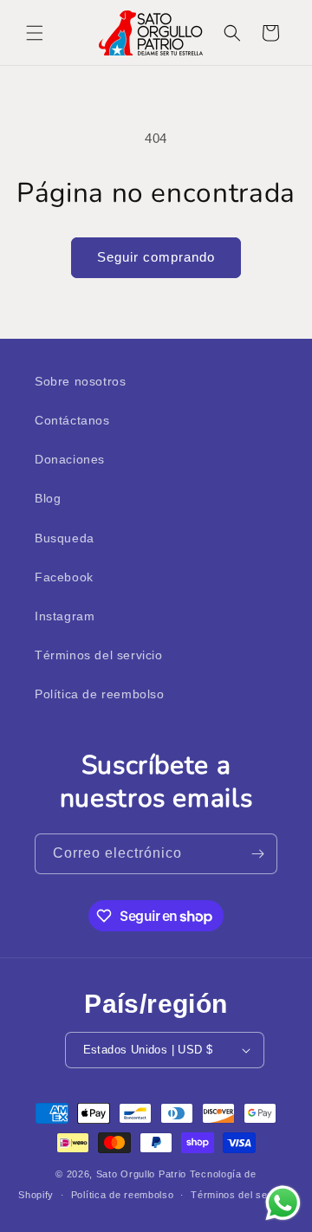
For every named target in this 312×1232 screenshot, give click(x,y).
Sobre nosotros (80, 381)
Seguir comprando (156, 257)
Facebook (64, 577)
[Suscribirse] (257, 853)
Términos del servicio (99, 655)
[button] (35, 33)
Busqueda (64, 538)
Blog (48, 498)
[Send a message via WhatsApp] (283, 1203)
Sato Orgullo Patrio (141, 1174)
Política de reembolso (100, 694)
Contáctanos (72, 420)
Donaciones (70, 459)
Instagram (64, 616)
